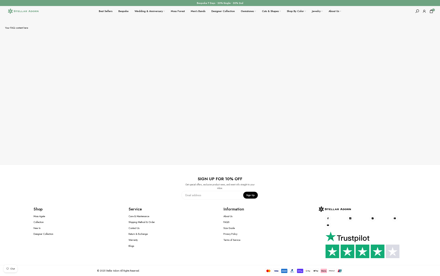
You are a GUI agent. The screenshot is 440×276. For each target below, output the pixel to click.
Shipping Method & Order (142, 222)
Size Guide (229, 228)
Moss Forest (178, 11)
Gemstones (247, 11)
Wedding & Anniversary (149, 11)
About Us (334, 11)
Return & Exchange (138, 234)
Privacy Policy (230, 234)
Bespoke (123, 11)
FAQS (226, 222)
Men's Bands (198, 11)
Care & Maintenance (139, 216)
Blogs (131, 246)
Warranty (133, 240)
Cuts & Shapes (270, 11)
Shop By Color (295, 11)
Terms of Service (231, 240)
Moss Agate (39, 216)
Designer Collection (223, 11)
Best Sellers (105, 11)
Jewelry (316, 11)
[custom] (328, 218)
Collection (39, 222)
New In (37, 228)
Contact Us (134, 228)
